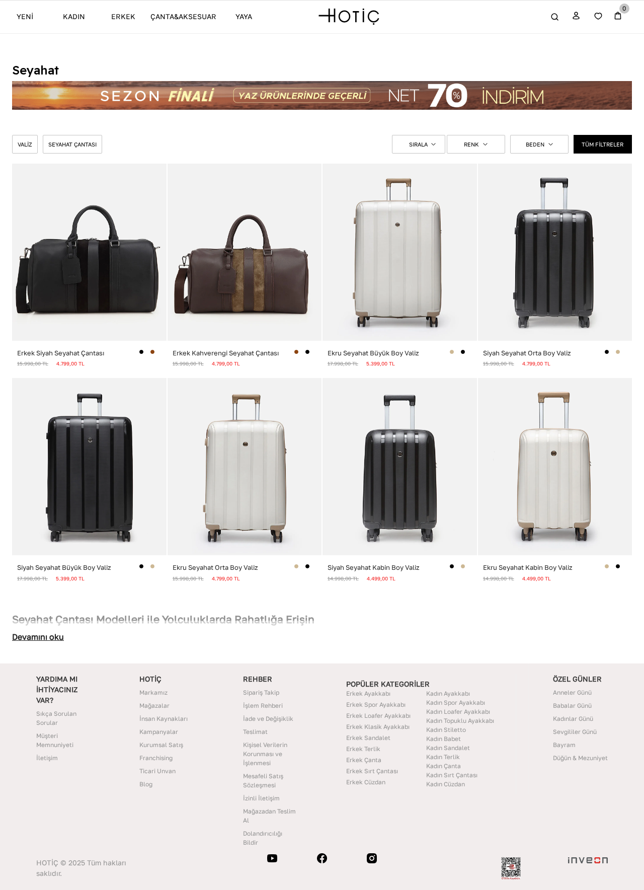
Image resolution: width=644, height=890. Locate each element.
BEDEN (535, 144)
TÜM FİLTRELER (602, 144)
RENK (471, 144)
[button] (418, 144)
